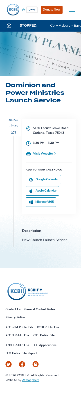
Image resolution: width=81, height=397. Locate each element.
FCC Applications (45, 345)
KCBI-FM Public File (19, 327)
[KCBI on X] (8, 364)
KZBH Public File (17, 345)
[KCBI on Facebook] (22, 364)
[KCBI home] (12, 10)
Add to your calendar (44, 169)
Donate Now (51, 9)
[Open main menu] (72, 9)
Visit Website (43, 153)
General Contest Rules (39, 309)
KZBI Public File (44, 335)
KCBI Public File (48, 327)
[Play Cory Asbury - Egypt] (9, 25)
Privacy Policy (15, 317)
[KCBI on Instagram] (35, 364)
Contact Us (13, 309)
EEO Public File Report (21, 353)
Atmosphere (30, 380)
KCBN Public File (17, 335)
